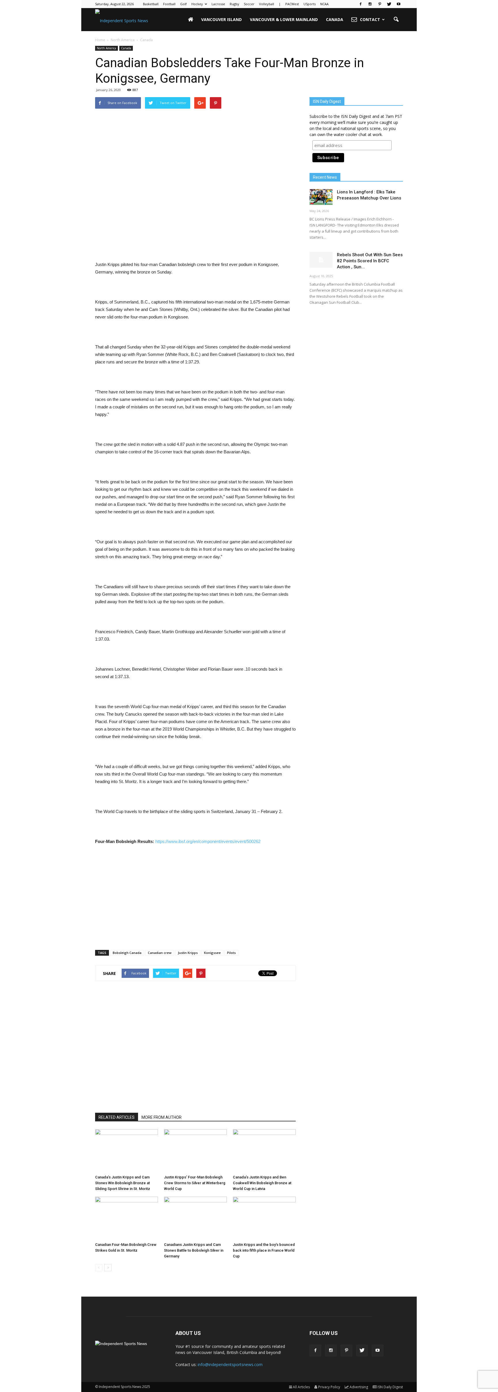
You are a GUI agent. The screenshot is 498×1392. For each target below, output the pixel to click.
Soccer (249, 4)
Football (169, 4)
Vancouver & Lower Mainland (284, 19)
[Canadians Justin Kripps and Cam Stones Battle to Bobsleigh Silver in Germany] (195, 1218)
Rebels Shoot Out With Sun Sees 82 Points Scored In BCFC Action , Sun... (370, 260)
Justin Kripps (188, 952)
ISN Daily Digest (390, 1387)
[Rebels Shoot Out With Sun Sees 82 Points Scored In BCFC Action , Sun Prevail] (321, 260)
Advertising (359, 1387)
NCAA (324, 4)
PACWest (292, 4)
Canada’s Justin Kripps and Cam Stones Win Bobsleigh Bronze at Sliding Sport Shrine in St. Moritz (122, 1183)
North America (106, 48)
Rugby (234, 4)
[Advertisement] (195, 246)
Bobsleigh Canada (127, 952)
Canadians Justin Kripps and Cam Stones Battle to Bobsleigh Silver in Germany (193, 1250)
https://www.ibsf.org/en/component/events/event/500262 (208, 841)
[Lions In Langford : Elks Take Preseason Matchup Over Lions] (321, 197)
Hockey (197, 4)
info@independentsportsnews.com (230, 1364)
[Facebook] (360, 4)
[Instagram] (370, 4)
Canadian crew (159, 952)
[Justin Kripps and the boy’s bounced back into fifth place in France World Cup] (264, 1218)
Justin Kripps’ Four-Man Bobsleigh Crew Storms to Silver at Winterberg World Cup (194, 1183)
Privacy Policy (329, 1387)
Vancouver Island (221, 19)
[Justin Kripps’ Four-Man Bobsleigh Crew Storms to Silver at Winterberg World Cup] (195, 1150)
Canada (334, 19)
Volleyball (266, 4)
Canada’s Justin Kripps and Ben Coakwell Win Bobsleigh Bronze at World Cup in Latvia (262, 1183)
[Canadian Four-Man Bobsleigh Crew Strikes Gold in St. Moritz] (126, 1218)
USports (309, 4)
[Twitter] (389, 4)
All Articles (301, 1387)
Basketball (151, 4)
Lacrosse (218, 4)
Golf (183, 4)
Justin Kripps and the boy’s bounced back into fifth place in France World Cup (264, 1250)
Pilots (231, 952)
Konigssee (212, 952)
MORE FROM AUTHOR (162, 1117)
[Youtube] (398, 4)
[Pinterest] (379, 4)
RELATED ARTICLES (117, 1117)
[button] (396, 20)
